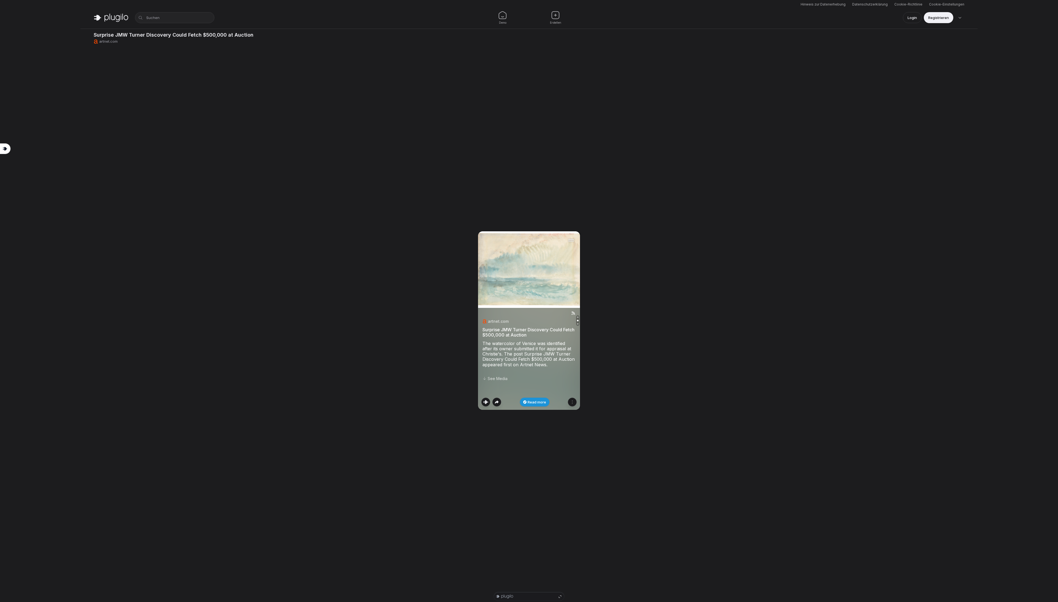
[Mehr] (572, 402)
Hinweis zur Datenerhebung (823, 4)
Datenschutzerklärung (870, 4)
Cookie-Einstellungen (946, 4)
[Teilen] (496, 402)
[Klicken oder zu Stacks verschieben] (485, 402)
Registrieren (938, 17)
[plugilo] (111, 17)
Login (912, 17)
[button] (529, 320)
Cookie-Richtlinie (908, 4)
